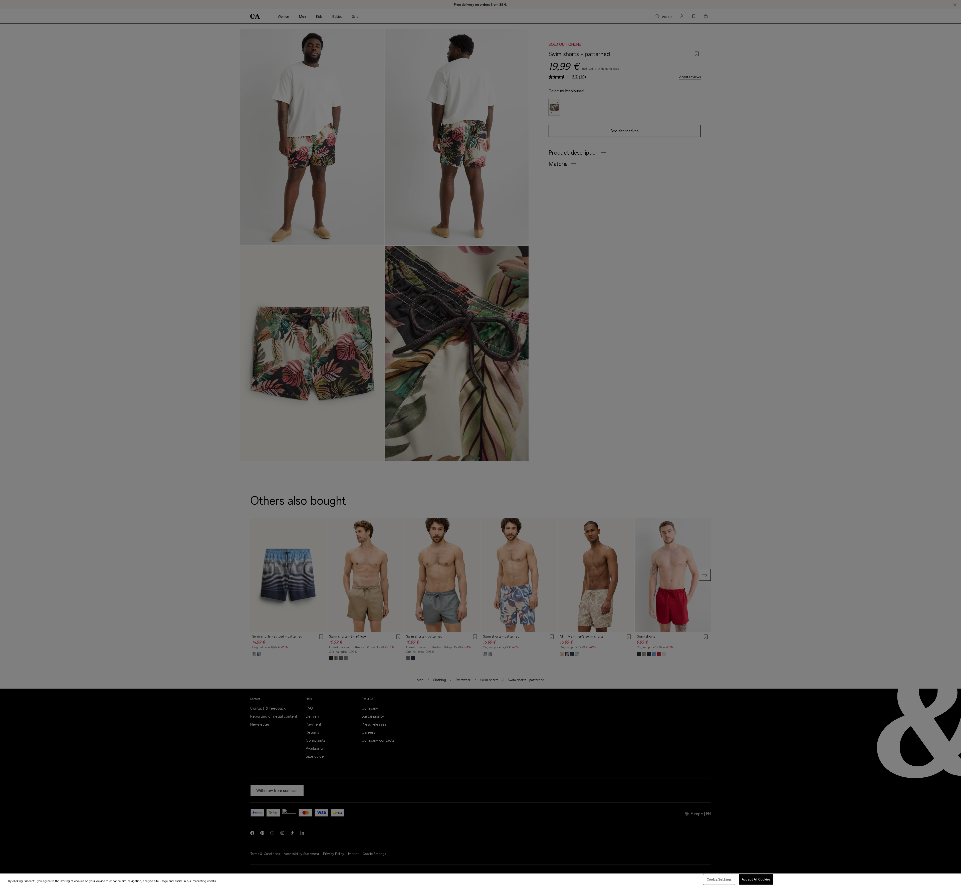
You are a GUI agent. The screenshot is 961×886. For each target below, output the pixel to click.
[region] (480, 879)
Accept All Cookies (756, 879)
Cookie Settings (719, 879)
